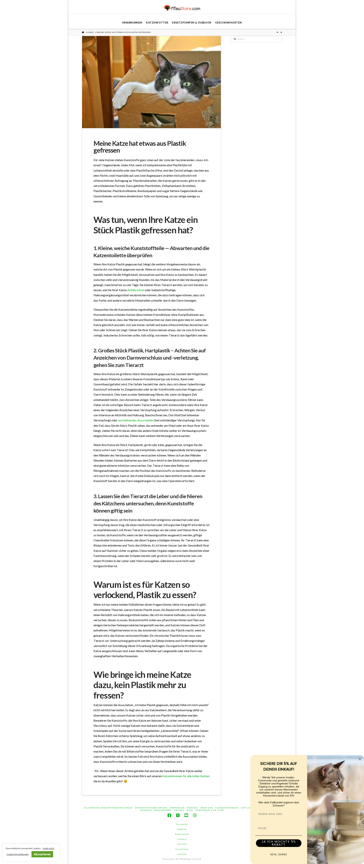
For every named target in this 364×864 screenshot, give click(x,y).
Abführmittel (135, 290)
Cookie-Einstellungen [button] (18, 854)
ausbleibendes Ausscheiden (136, 420)
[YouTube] (186, 815)
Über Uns (206, 808)
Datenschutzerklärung (151, 808)
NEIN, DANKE (278, 854)
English (182, 829)
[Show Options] (298, 814)
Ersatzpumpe (163, 810)
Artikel (179, 810)
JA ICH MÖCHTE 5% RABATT (278, 843)
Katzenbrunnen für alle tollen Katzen (185, 776)
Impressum (177, 808)
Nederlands (182, 834)
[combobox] (277, 814)
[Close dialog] (360, 759)
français (182, 839)
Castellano (182, 849)
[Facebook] (169, 815)
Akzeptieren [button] (42, 854)
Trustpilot (182, 824)
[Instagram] (194, 815)
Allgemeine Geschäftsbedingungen (108, 808)
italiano (182, 844)
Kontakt (192, 808)
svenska (182, 854)
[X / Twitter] (178, 815)
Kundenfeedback (227, 808)
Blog (190, 810)
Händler (146, 810)
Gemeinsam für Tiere (209, 810)
